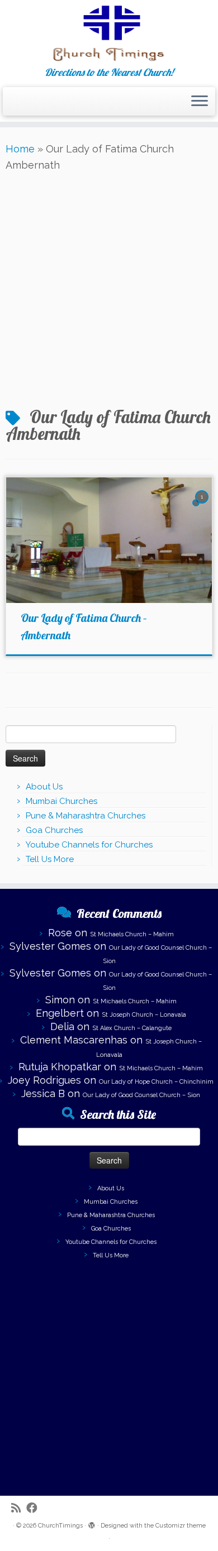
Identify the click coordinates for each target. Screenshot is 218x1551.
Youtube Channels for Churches (89, 845)
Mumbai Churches (61, 801)
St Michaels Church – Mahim (132, 934)
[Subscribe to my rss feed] (18, 1508)
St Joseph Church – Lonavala (144, 1014)
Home (20, 149)
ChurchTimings (60, 1525)
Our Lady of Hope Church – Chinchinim (156, 1081)
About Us (44, 787)
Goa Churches (54, 830)
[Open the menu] (199, 101)
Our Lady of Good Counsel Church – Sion (141, 1095)
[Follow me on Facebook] (34, 1508)
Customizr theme (180, 1525)
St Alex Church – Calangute (132, 1028)
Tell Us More (50, 859)
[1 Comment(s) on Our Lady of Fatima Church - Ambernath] (203, 506)
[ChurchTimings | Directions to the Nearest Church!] (109, 33)
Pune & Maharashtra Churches (85, 816)
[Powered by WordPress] (92, 1524)
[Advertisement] (109, 288)
